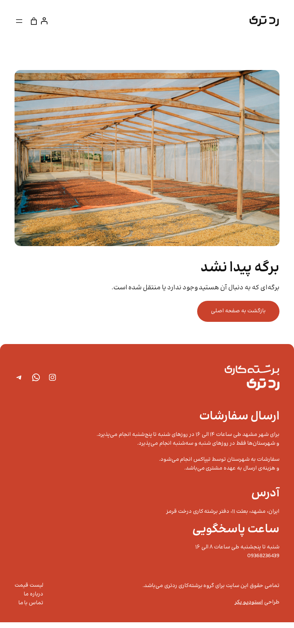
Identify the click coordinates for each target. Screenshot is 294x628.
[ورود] (46, 21)
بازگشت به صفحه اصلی (238, 311)
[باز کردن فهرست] (19, 21)
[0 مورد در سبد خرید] (34, 21)
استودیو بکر (249, 602)
